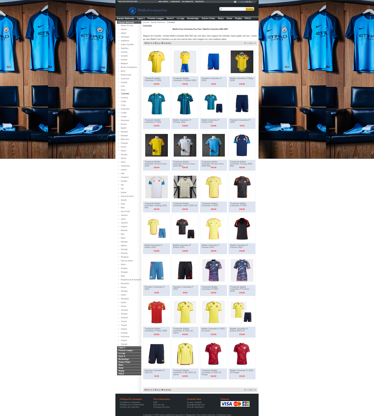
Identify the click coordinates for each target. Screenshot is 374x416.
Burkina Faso (125, 75)
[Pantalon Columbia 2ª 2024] (185, 270)
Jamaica (124, 215)
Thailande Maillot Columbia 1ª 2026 (153, 79)
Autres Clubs (208, 18)
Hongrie (123, 181)
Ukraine (123, 329)
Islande (123, 200)
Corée (123, 105)
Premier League (156, 18)
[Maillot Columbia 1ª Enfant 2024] (156, 228)
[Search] (250, 9)
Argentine (124, 48)
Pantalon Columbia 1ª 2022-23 (155, 371)
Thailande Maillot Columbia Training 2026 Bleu (241, 164)
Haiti (122, 173)
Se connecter (187, 1)
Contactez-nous (224, 415)
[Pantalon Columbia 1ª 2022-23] (156, 354)
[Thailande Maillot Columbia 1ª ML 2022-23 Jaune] (185, 354)
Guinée (123, 170)
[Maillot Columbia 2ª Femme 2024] (242, 228)
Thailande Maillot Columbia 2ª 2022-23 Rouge (211, 372)
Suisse (123, 306)
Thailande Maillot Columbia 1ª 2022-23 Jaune (183, 330)
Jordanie (124, 223)
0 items (242, 2)
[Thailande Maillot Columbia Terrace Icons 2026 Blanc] (185, 145)
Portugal (124, 272)
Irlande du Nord (126, 196)
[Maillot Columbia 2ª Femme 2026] (185, 103)
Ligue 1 (141, 18)
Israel (122, 204)
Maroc (123, 238)
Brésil (122, 71)
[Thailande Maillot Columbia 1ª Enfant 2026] (185, 61)
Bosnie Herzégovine (128, 67)
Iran (122, 189)
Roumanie (124, 283)
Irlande (123, 192)
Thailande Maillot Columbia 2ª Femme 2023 (239, 289)
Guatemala (125, 166)
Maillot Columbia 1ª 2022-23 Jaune (213, 329)
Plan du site (158, 404)
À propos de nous (161, 407)
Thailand (124, 318)
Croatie (123, 113)
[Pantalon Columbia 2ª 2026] (242, 103)
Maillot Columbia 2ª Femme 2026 (182, 121)
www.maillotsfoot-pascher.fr (172, 415)
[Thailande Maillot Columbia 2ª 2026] (156, 103)
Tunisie (123, 321)
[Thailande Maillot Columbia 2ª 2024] (242, 187)
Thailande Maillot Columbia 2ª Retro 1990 (156, 329)
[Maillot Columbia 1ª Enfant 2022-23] (242, 312)
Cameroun (124, 79)
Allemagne (124, 37)
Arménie (124, 52)
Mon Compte (163, 1)
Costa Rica (125, 109)
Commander (175, 1)
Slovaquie (124, 299)
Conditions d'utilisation (130, 402)
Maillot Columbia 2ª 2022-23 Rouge (242, 371)
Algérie (123, 33)
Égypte (123, 128)
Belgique (124, 63)
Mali (122, 234)
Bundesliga (193, 18)
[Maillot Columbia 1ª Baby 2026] (242, 61)
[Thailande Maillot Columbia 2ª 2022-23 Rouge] (213, 354)
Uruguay (124, 333)
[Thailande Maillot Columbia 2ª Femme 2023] (242, 270)
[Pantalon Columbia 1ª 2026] (213, 61)
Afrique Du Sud (126, 26)
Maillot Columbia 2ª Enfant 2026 (210, 121)
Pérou (123, 265)
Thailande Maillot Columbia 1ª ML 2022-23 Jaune (184, 372)
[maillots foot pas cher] (162, 10)
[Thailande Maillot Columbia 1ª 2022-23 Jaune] (185, 312)
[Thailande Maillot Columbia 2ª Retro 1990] (156, 312)
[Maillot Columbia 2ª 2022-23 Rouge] (242, 354)
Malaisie (124, 230)
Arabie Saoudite (127, 44)
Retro (221, 18)
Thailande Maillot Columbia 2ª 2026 (153, 121)
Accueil (146, 22)
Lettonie (123, 227)
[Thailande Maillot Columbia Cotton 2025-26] (185, 187)
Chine (123, 90)
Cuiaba (123, 117)
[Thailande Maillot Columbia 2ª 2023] (213, 270)
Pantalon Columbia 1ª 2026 (212, 79)
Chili (122, 86)
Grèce (123, 162)
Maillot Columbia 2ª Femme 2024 (239, 246)
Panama (124, 253)
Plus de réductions (195, 407)
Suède (123, 302)
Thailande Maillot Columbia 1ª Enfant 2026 (184, 79)
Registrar (199, 1)
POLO (248, 18)
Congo (123, 101)
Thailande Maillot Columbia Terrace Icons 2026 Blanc (184, 164)
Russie (123, 287)
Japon (123, 219)
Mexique (124, 242)
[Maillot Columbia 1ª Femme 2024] (213, 228)
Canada (123, 82)
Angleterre (124, 41)
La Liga (180, 18)
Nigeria (123, 246)
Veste (229, 18)
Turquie (123, 325)
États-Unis (124, 139)
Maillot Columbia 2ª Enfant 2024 (182, 246)
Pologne (124, 268)
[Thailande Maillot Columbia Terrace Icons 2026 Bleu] (213, 145)
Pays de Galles (126, 261)
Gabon (123, 151)
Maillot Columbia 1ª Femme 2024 (210, 246)
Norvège (124, 249)
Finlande (124, 143)
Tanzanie (124, 310)
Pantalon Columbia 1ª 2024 (155, 288)
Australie (124, 56)
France (123, 147)
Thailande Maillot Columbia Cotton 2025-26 (185, 204)
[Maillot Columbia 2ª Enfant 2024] (185, 228)
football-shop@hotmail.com (196, 403)
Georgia (123, 155)
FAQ (155, 402)
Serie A (170, 18)
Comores (124, 98)
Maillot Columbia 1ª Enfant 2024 (153, 246)
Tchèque (124, 314)
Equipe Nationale (125, 18)
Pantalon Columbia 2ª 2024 (183, 288)
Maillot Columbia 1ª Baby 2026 (241, 79)
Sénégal (124, 291)
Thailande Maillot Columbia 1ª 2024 (210, 204)
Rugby (238, 18)
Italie (122, 208)
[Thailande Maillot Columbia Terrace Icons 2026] (156, 145)
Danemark (124, 120)
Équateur (124, 132)
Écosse (123, 124)
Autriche (123, 60)
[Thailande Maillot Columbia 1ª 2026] (156, 61)
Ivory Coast (125, 211)
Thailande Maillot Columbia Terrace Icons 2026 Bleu (213, 164)
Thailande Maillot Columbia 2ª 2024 (238, 204)
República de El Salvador (130, 280)
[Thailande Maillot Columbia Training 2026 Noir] (156, 187)
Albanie (123, 29)
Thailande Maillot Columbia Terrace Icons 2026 (156, 164)
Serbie (123, 295)
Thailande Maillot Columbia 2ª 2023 (210, 288)
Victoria (123, 340)
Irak (122, 185)
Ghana (123, 158)
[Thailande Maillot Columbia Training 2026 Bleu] (242, 145)
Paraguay (124, 257)
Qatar (122, 276)
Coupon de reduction (129, 407)
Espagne (124, 136)
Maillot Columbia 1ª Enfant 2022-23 (239, 329)
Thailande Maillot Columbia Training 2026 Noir (156, 205)
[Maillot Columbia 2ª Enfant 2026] (213, 103)
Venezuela (124, 337)
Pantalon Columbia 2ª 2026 (240, 121)
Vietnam (123, 344)
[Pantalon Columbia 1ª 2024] (156, 270)
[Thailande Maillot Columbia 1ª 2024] (213, 187)
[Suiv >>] (252, 43)
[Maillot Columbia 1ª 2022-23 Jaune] (213, 312)
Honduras (124, 177)
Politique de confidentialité (132, 404)
